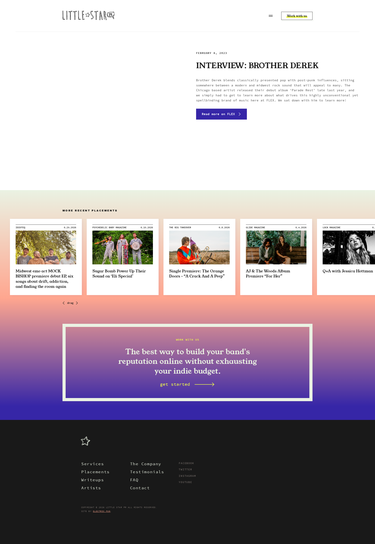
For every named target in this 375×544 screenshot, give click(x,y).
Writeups (92, 480)
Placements (95, 472)
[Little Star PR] (88, 16)
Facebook (186, 463)
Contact (140, 488)
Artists (91, 488)
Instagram (187, 476)
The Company (145, 464)
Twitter (185, 469)
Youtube (185, 482)
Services (92, 464)
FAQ (134, 480)
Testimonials (147, 472)
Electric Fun (102, 511)
